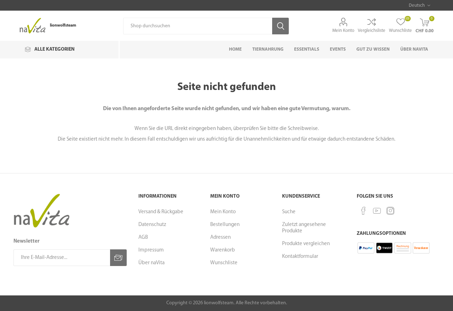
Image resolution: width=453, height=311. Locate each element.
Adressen (220, 237)
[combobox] (197, 26)
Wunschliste (223, 263)
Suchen (280, 26)
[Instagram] (390, 210)
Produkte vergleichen (306, 244)
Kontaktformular (300, 256)
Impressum (151, 250)
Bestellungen (225, 224)
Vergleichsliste (371, 30)
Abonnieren (118, 257)
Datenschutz (152, 224)
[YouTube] (377, 210)
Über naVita (151, 263)
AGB (143, 237)
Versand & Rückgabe (160, 212)
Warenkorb (222, 250)
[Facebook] (363, 210)
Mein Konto (343, 30)
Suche (289, 212)
